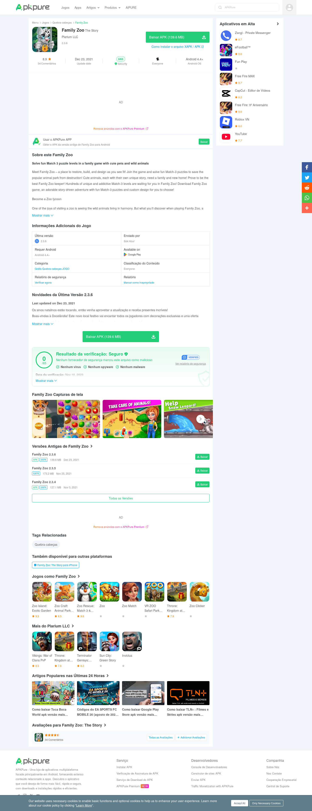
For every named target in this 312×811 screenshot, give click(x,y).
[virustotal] (126, 354)
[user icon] (289, 7)
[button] (121, 61)
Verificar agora (43, 282)
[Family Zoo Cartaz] (132, 419)
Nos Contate (274, 773)
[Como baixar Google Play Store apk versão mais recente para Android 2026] (143, 693)
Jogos (45, 22)
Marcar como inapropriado (139, 282)
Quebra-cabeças (62, 22)
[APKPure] (32, 7)
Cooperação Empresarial (281, 780)
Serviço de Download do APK (135, 780)
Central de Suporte (277, 786)
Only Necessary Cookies (266, 803)
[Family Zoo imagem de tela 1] (193, 419)
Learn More (84, 805)
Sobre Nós (272, 767)
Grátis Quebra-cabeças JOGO (52, 268)
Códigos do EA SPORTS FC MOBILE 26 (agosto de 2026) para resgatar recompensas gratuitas (97, 712)
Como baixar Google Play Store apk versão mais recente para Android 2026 (141, 712)
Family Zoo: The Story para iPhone (57, 565)
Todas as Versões (121, 498)
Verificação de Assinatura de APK (137, 773)
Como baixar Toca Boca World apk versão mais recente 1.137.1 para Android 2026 (53, 712)
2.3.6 (43, 241)
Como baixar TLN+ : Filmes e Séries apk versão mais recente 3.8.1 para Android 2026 (188, 712)
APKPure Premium (128, 786)
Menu (35, 22)
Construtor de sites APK (206, 773)
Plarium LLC (70, 37)
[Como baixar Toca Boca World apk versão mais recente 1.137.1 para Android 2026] (53, 693)
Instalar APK (124, 767)
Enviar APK (198, 780)
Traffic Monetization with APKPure (212, 786)
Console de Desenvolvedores (209, 767)
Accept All (239, 803)
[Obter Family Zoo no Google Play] (132, 254)
